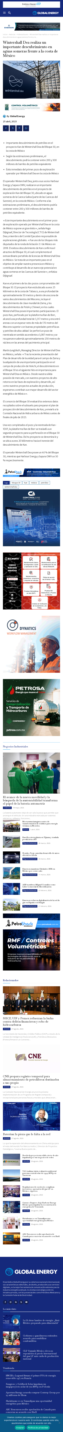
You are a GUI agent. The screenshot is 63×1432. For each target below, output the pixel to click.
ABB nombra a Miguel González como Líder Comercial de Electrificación (39, 885)
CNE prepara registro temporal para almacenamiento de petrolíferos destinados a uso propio (31, 1079)
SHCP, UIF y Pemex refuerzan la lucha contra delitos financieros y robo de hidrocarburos (28, 1021)
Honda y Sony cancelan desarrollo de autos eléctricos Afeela (40, 854)
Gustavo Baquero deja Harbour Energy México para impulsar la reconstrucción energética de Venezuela (39, 1204)
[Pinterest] (19, 128)
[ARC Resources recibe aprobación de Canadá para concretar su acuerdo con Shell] (11, 1238)
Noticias (12, 35)
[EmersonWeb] (31, 32)
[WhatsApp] (26, 128)
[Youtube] (26, 1302)
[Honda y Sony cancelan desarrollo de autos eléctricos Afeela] (11, 857)
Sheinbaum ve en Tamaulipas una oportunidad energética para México (38, 1219)
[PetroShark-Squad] (31, 972)
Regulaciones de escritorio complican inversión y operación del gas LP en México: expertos (38, 1189)
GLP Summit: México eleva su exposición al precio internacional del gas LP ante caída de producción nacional (41, 1354)
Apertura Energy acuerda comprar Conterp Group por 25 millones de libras (33, 1393)
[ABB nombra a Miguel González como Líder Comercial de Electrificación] (11, 889)
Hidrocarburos (22, 35)
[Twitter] (13, 128)
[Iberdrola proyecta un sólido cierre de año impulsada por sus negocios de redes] (11, 1160)
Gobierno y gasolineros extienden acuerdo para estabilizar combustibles (40, 1338)
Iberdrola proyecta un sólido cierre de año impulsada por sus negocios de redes (40, 1156)
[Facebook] (6, 128)
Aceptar (20, 1427)
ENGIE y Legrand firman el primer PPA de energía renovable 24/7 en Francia (31, 1377)
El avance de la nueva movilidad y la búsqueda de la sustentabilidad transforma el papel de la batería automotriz (30, 800)
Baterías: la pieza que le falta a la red (26, 1134)
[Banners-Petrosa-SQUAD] (31, 735)
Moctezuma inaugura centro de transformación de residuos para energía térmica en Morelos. (40, 823)
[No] (59, 1422)
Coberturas (7, 808)
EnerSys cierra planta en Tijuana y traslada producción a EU (40, 838)
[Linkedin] (15, 1302)
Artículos (7, 1029)
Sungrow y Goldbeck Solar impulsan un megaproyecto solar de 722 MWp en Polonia (28, 1385)
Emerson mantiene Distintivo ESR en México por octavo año (38, 870)
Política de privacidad (38, 1427)
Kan (25, 483)
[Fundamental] (31, 4)
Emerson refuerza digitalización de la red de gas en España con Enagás (41, 901)
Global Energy (17, 116)
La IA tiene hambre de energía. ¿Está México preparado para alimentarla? (41, 1321)
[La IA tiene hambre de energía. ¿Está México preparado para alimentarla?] (11, 1322)
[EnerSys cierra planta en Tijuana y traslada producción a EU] (11, 842)
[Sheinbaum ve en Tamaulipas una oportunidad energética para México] (11, 1223)
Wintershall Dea (11, 487)
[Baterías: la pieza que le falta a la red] (31, 1116)
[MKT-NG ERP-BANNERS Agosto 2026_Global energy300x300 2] (31, 545)
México (34, 483)
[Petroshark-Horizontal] (31, 479)
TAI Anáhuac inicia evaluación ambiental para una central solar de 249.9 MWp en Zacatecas (39, 1173)
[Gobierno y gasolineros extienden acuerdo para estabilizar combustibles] (11, 1338)
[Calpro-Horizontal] (31, 113)
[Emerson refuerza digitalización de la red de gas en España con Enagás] (11, 905)
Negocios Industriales (29, 843)
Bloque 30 (16, 483)
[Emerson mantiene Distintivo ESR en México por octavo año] (11, 873)
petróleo (44, 483)
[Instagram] (10, 1302)
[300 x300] (31, 608)
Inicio (5, 35)
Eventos (25, 829)
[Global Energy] (5, 116)
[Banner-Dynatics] (31, 672)
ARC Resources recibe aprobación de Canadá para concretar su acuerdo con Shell (40, 1235)
